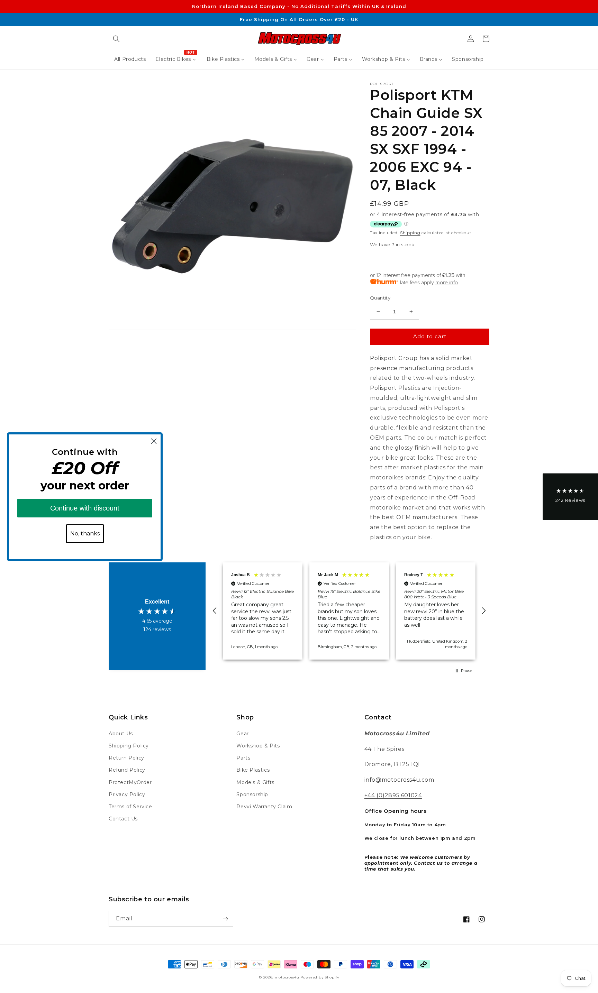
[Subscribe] (225, 919)
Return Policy (126, 758)
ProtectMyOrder (130, 782)
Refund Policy (127, 770)
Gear (242, 733)
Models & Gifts (255, 782)
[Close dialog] (154, 441)
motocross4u (287, 977)
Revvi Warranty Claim (264, 806)
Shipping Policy (129, 746)
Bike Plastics (253, 770)
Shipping (410, 232)
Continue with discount (84, 508)
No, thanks (85, 533)
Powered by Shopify (319, 977)
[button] (116, 38)
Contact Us (123, 819)
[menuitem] (130, 59)
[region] (349, 610)
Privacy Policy (127, 794)
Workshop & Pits (258, 746)
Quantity (380, 298)
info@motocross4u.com (399, 779)
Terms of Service (130, 806)
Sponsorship (252, 794)
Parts (243, 758)
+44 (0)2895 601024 (393, 795)
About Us (121, 733)
